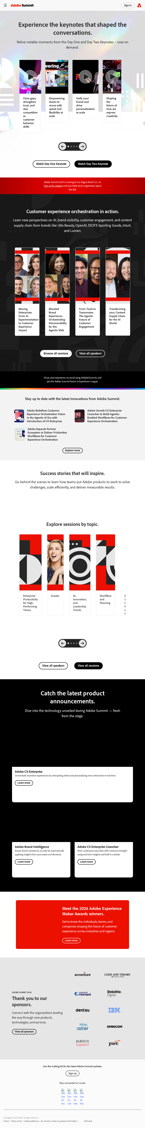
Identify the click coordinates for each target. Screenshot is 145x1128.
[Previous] (62, 146)
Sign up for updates (53, 185)
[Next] (82, 146)
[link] (56, 91)
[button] (5, 5)
